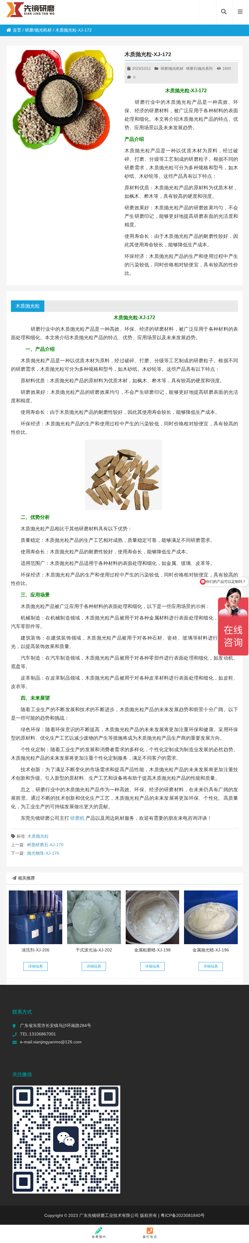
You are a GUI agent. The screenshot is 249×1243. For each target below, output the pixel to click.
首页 (17, 30)
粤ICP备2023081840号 (182, 1215)
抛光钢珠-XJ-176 (43, 853)
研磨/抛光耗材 (38, 30)
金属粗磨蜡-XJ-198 (152, 949)
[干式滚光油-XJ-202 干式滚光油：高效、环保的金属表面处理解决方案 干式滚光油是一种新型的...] (94, 917)
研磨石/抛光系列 (199, 68)
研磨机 (77, 818)
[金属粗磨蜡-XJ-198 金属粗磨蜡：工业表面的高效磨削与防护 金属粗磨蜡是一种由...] (152, 917)
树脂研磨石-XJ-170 (45, 844)
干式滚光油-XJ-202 (94, 949)
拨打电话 (150, 1236)
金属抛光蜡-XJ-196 (211, 949)
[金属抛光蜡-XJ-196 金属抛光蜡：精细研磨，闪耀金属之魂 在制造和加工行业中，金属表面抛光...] (211, 917)
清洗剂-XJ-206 (35, 949)
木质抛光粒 (38, 836)
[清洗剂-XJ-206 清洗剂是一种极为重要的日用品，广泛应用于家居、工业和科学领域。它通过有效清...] (36, 917)
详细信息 (35, 966)
